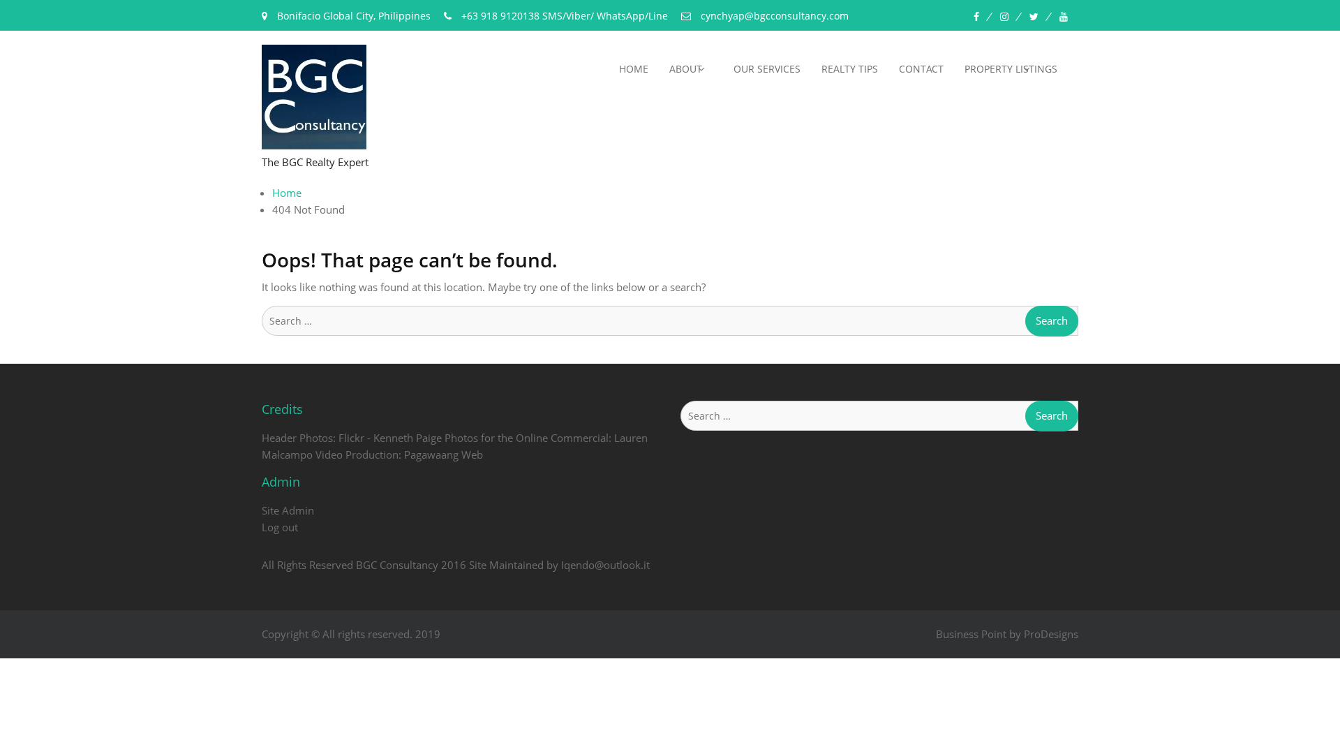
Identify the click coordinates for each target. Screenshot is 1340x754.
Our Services (767, 68)
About (685, 68)
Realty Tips (849, 68)
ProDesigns (1051, 634)
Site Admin (288, 510)
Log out (280, 527)
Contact (921, 68)
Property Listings (1011, 68)
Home (633, 68)
